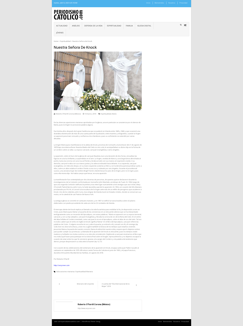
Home (56, 41)
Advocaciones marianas (65, 271)
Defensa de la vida (93, 25)
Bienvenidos (159, 3)
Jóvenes (60, 32)
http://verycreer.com (61, 265)
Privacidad (183, 3)
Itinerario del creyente (85, 284)
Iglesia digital (144, 25)
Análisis (76, 25)
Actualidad (61, 25)
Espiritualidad (114, 25)
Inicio (148, 3)
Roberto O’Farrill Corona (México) (68, 114)
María (114, 114)
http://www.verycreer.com (86, 308)
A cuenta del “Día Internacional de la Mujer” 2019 (115, 285)
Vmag (98, 321)
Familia (129, 25)
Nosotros (171, 3)
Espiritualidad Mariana (84, 271)
